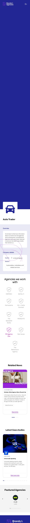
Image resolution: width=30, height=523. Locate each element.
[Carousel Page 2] (11, 508)
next (27, 498)
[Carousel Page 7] (18, 508)
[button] (26, 4)
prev (2, 498)
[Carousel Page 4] (14, 508)
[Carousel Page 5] (15, 508)
